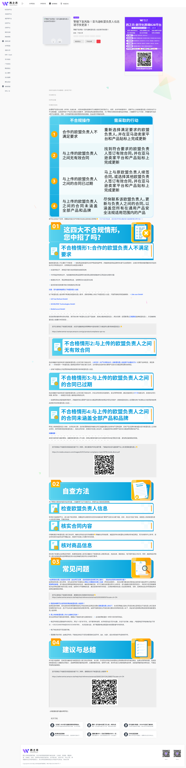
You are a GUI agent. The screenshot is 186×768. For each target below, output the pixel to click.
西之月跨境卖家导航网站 (39, 763)
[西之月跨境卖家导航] (30, 751)
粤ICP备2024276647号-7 (54, 763)
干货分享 (76, 17)
